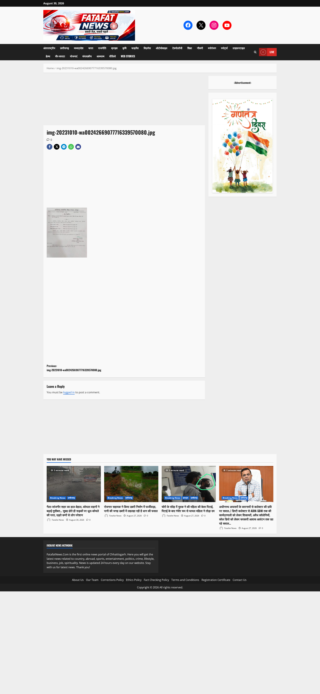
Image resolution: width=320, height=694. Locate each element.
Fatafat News (57, 519)
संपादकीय (87, 56)
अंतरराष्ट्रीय (49, 48)
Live (272, 52)
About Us (78, 580)
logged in (69, 392)
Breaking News (57, 497)
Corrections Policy (112, 580)
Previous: (74, 368)
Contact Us (239, 580)
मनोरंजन (212, 48)
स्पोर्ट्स (224, 48)
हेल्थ (48, 56)
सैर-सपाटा (60, 56)
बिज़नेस (147, 48)
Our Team (92, 580)
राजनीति (102, 48)
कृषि (124, 48)
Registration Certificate (216, 580)
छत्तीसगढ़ (64, 48)
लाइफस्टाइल (239, 48)
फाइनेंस (135, 48)
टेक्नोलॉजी (177, 48)
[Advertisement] (124, 100)
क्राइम (114, 48)
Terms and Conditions (185, 580)
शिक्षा (189, 48)
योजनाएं (73, 56)
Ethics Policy (134, 580)
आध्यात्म (100, 56)
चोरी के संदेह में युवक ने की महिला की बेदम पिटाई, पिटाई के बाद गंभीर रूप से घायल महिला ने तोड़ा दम (188, 508)
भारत (90, 48)
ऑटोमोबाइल (161, 48)
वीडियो (112, 56)
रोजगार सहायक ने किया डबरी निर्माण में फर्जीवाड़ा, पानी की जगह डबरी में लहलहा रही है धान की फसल (131, 508)
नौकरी (200, 48)
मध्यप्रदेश (78, 48)
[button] (255, 52)
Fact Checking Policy (156, 580)
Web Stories (128, 56)
